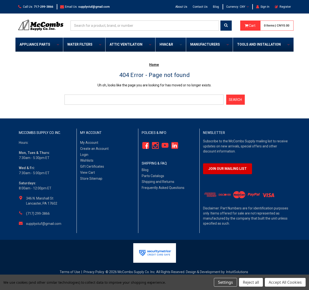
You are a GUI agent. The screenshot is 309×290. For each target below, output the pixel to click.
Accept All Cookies (285, 282)
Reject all (251, 282)
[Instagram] (154, 145)
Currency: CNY (236, 6)
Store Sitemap (91, 178)
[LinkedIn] (173, 145)
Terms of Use (70, 272)
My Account (89, 143)
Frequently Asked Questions (163, 188)
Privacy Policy (94, 272)
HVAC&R (166, 44)
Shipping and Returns (158, 182)
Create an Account (94, 149)
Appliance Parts (35, 44)
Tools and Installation (259, 44)
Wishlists (86, 160)
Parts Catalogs (153, 176)
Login (84, 155)
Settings (225, 282)
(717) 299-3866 (38, 213)
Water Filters (79, 44)
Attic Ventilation (126, 44)
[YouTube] (163, 145)
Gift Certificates (92, 166)
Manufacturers (205, 44)
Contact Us (200, 6)
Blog (216, 6)
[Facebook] (144, 145)
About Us (181, 6)
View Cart (87, 172)
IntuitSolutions (237, 272)
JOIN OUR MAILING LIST (227, 169)
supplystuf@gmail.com (43, 224)
